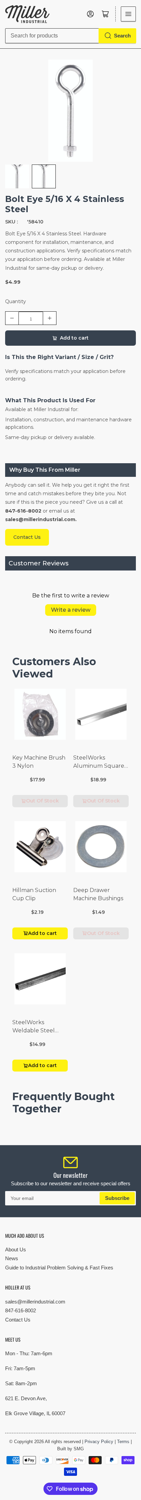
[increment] (49, 318)
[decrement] (11, 318)
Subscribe (117, 1198)
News (11, 1258)
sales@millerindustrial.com (35, 1301)
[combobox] (70, 35)
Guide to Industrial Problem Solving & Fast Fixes (59, 1267)
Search (122, 35)
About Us (15, 1249)
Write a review (70, 610)
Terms (123, 1441)
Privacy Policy (99, 1441)
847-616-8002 (20, 1310)
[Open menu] (128, 13)
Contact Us (17, 1320)
